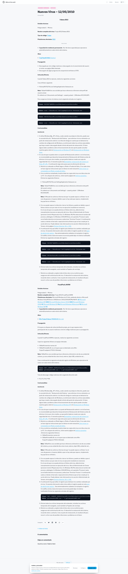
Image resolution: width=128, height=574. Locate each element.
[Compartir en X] (45, 522)
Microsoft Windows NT (49, 304)
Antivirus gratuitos (81, 176)
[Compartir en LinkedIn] (52, 522)
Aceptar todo (92, 568)
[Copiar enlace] (62, 522)
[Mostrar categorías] (107, 2)
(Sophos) (47, 58)
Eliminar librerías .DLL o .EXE (62, 226)
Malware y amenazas (43, 7)
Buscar (117, 2)
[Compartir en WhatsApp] (59, 522)
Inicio (110, 2)
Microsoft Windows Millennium (68, 304)
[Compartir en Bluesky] (48, 522)
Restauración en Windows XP (62, 150)
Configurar (83, 568)
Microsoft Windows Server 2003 (57, 302)
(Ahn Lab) (51, 319)
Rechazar (75, 568)
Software (68, 562)
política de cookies (35, 570)
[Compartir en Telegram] (55, 522)
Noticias (53, 7)
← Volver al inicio (43, 528)
